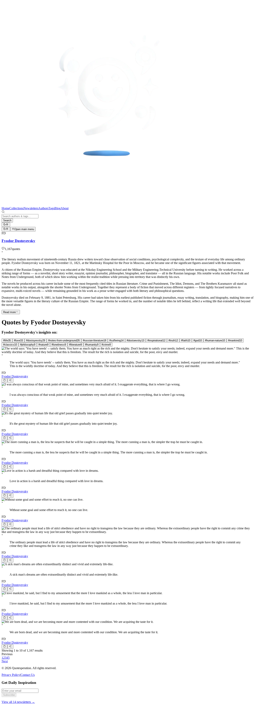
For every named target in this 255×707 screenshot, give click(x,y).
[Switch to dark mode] (6, 225)
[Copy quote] (4, 380)
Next (5, 661)
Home (5, 208)
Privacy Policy (11, 674)
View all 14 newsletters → (18, 702)
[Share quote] (10, 380)
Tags (51, 208)
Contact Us (28, 674)
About (65, 208)
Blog (57, 208)
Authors (43, 208)
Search (7, 220)
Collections (16, 208)
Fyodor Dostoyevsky (15, 376)
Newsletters (31, 208)
